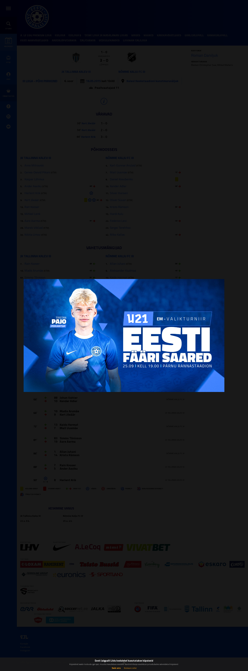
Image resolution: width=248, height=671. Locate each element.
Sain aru (116, 668)
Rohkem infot (130, 668)
